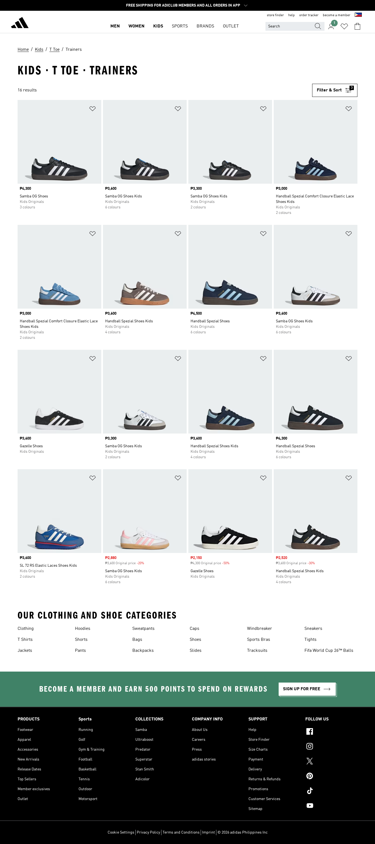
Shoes (195, 640)
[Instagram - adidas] (331, 747)
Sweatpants (143, 629)
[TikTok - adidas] (331, 791)
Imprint (208, 832)
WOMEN (136, 26)
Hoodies (82, 629)
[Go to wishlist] (344, 26)
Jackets (25, 651)
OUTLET (231, 26)
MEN (115, 26)
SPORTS (180, 26)
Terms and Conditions (181, 832)
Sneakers (313, 629)
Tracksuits (257, 651)
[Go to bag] (357, 26)
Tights (310, 640)
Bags (137, 640)
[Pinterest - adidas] (331, 776)
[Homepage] (20, 23)
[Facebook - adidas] (331, 732)
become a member (336, 15)
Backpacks (143, 651)
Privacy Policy (148, 832)
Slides (196, 651)
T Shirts (25, 640)
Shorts (81, 640)
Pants (80, 651)
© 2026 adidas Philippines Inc (242, 832)
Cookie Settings (121, 832)
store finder (275, 15)
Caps (194, 629)
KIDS (158, 26)
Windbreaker (259, 629)
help (291, 15)
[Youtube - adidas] (331, 806)
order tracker (308, 15)
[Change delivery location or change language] (358, 15)
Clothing (26, 629)
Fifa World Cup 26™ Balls (328, 651)
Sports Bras (258, 640)
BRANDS (205, 26)
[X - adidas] (331, 761)
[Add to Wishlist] (92, 109)
